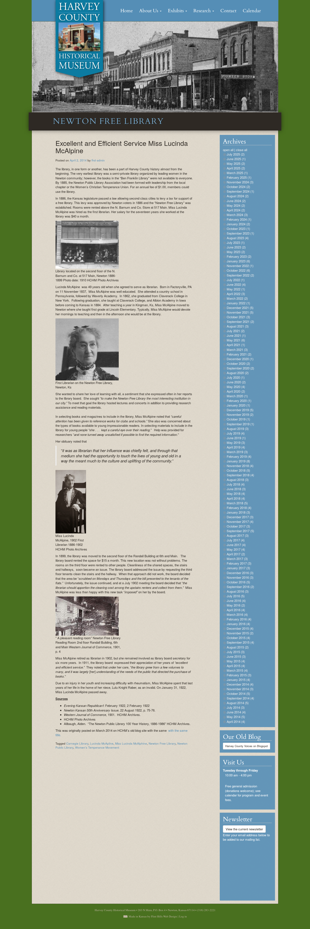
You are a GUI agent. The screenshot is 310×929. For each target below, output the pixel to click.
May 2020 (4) (236, 386)
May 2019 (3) (236, 442)
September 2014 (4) (240, 698)
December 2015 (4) (240, 628)
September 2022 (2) (240, 275)
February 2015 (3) (239, 675)
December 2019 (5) (240, 410)
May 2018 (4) (236, 493)
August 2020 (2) (238, 373)
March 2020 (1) (237, 396)
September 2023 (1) (240, 233)
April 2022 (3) (236, 293)
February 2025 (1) (239, 177)
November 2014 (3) (240, 689)
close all (241, 150)
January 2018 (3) (238, 512)
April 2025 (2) (236, 168)
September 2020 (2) (240, 368)
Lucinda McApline (101, 743)
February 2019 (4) (239, 456)
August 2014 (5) (238, 703)
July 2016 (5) (236, 596)
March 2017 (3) (237, 558)
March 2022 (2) (237, 298)
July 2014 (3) (236, 707)
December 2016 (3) (240, 573)
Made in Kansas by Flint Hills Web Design (153, 916)
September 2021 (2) (240, 321)
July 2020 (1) (236, 377)
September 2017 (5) (240, 531)
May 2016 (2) (236, 605)
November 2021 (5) (240, 312)
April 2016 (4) (236, 610)
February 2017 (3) (239, 563)
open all (228, 150)
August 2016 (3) (238, 591)
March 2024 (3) (237, 214)
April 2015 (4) (236, 665)
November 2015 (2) (240, 633)
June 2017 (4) (236, 544)
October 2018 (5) (238, 470)
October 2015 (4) (238, 637)
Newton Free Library (162, 743)
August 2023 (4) (238, 238)
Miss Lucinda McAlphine (131, 743)
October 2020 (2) (238, 363)
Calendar (252, 11)
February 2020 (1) (239, 400)
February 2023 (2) (239, 256)
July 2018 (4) (236, 484)
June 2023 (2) (236, 247)
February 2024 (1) (239, 219)
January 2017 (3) (238, 568)
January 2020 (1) (238, 405)
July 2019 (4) (236, 433)
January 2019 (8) (238, 461)
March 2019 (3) (237, 452)
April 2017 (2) (236, 554)
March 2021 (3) (237, 349)
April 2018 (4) (236, 498)
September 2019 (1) (240, 424)
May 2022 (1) (236, 289)
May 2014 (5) (236, 716)
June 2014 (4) (236, 712)
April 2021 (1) (236, 344)
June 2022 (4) (236, 284)
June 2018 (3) (236, 489)
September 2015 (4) (240, 642)
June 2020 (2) (236, 382)
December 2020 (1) (240, 359)
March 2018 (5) (237, 503)
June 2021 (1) (236, 335)
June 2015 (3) (236, 656)
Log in (183, 916)
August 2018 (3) (238, 479)
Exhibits (176, 11)
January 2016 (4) (238, 624)
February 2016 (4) (239, 619)
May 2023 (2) (236, 252)
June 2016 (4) (236, 600)
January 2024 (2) (238, 224)
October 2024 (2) (238, 186)
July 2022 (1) (236, 280)
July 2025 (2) (236, 154)
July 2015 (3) (236, 652)
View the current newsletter (244, 829)
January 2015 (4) (238, 679)
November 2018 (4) (240, 465)
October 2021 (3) (238, 317)
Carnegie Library (77, 743)
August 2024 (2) (238, 196)
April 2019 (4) (236, 447)
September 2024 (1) (240, 191)
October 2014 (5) (238, 693)
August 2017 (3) (238, 535)
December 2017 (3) (240, 517)
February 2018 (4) (239, 507)
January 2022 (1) (238, 303)
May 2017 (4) (236, 549)
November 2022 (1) (240, 265)
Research (202, 11)
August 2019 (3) (238, 428)
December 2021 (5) (240, 307)
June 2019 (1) (236, 438)
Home (126, 11)
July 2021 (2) (236, 331)
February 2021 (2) (239, 354)
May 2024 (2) (236, 205)
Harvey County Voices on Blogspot (246, 746)
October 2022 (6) (238, 270)
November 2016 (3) (240, 577)
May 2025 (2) (236, 163)
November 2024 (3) (240, 182)
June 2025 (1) (236, 159)
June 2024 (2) (236, 201)
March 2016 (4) (237, 614)
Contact (228, 11)
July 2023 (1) (236, 242)
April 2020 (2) (236, 391)
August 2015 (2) (238, 647)
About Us (149, 11)
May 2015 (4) (236, 661)
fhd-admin (98, 160)
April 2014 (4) (236, 721)
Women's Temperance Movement (97, 747)
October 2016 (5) (238, 582)
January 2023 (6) (238, 261)
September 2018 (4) (240, 475)
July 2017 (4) (236, 540)
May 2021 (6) (236, 340)
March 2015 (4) (237, 670)
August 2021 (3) (238, 326)
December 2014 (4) (240, 684)
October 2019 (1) (238, 419)
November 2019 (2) (240, 414)
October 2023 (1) (238, 228)
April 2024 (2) (236, 210)
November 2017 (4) (240, 521)
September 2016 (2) (240, 586)
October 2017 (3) (238, 526)
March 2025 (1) (237, 172)
